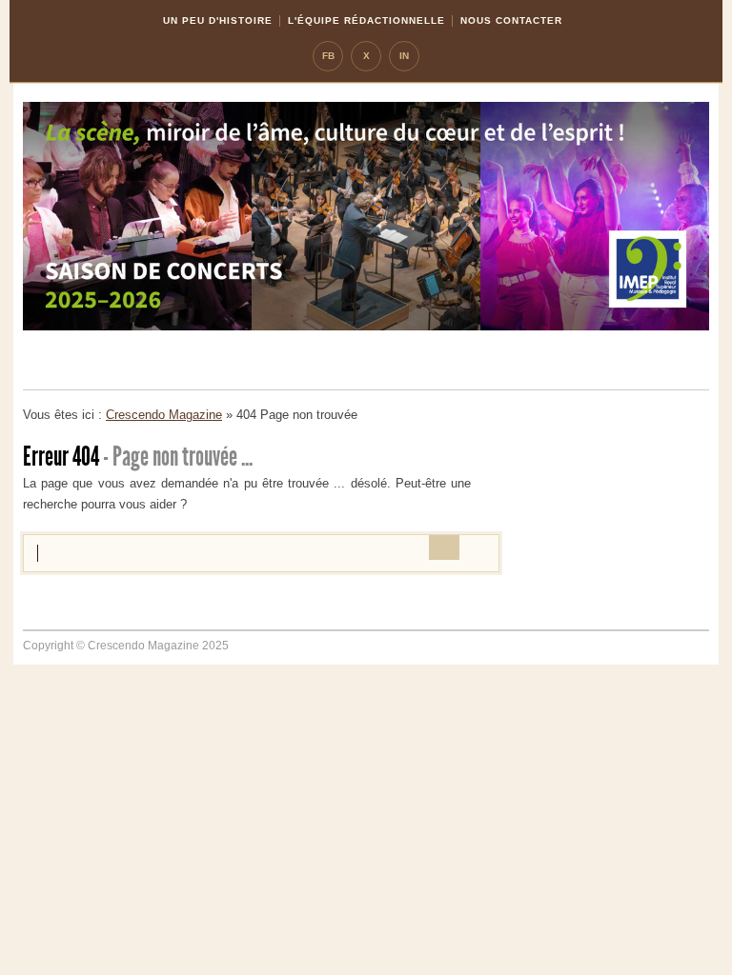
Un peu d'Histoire (218, 20)
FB (328, 55)
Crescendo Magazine (164, 415)
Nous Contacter (511, 20)
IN (404, 55)
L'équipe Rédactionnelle (366, 20)
